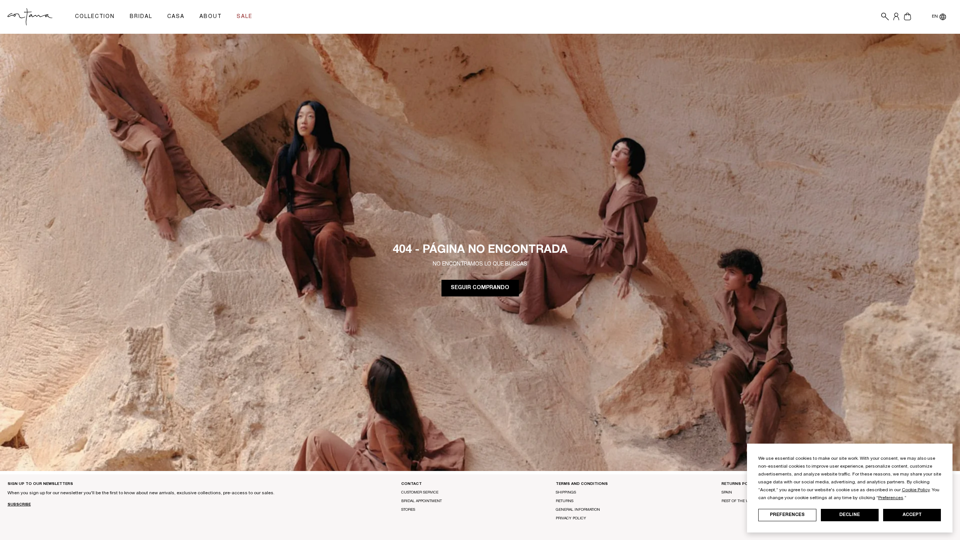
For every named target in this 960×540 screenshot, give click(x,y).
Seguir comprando (480, 288)
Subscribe (19, 505)
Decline (849, 515)
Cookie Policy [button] (916, 490)
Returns (564, 501)
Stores (408, 510)
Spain (727, 493)
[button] (883, 17)
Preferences (787, 515)
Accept (912, 515)
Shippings (566, 493)
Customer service (419, 493)
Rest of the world (740, 501)
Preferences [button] (890, 498)
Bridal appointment (421, 501)
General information (578, 510)
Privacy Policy (571, 518)
